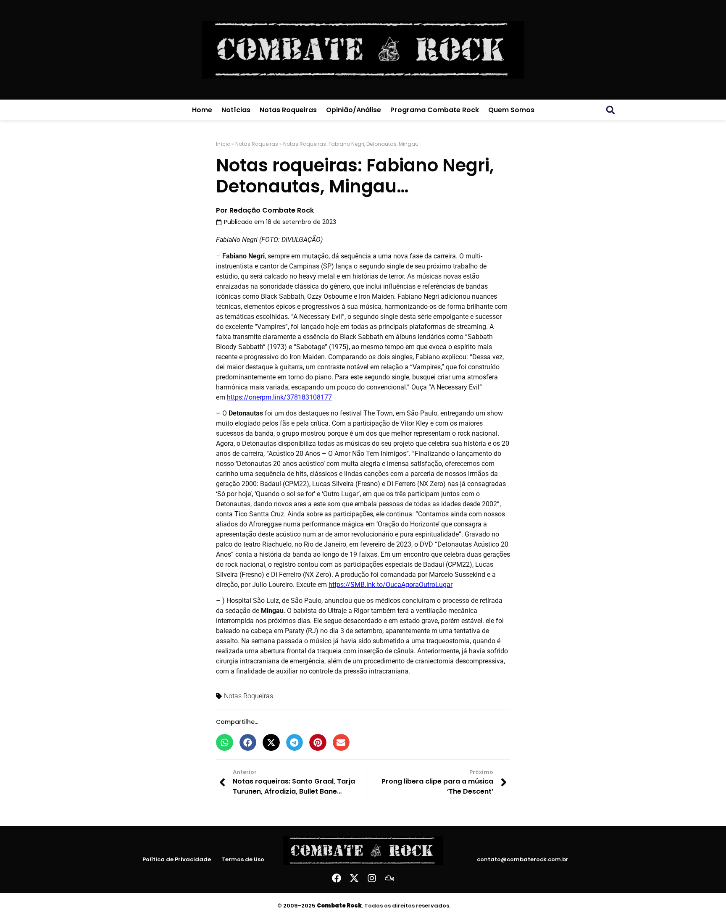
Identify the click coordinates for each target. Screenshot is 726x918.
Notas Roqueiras (288, 110)
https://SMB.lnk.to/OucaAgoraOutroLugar (390, 585)
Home (202, 110)
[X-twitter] (354, 878)
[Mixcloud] (389, 878)
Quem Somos (511, 110)
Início (223, 143)
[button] (610, 110)
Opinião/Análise (353, 110)
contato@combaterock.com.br (522, 859)
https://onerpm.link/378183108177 (279, 397)
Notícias (235, 110)
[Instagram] (371, 878)
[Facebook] (336, 878)
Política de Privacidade (176, 859)
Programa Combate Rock (434, 110)
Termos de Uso (242, 859)
